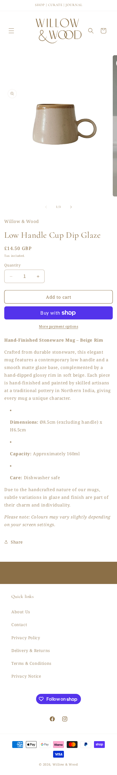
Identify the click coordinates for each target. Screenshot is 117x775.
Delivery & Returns (30, 650)
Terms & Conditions (31, 663)
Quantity (12, 265)
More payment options (58, 326)
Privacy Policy (25, 637)
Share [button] (17, 542)
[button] (11, 30)
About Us (20, 611)
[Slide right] (71, 207)
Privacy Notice (26, 676)
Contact (19, 624)
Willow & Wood (65, 764)
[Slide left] (46, 207)
